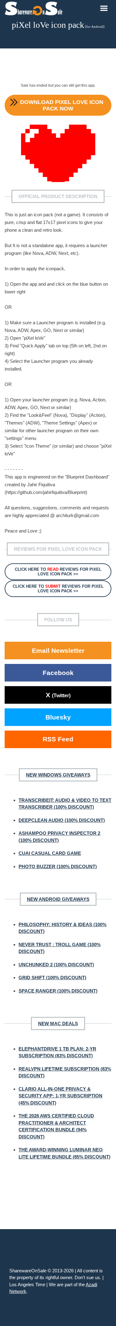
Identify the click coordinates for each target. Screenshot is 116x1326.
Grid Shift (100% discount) (52, 977)
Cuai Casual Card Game (50, 853)
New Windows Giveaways (58, 774)
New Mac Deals (58, 1023)
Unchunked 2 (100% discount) (56, 964)
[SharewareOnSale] (35, 7)
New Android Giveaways (58, 899)
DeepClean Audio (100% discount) (62, 820)
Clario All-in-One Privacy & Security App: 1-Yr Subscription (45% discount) (60, 1095)
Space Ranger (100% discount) (58, 990)
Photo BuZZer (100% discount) (58, 866)
